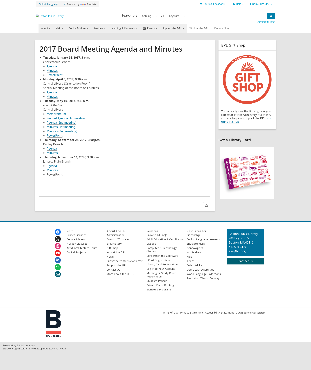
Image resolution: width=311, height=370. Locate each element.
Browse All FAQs (157, 235)
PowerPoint (54, 75)
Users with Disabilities (200, 269)
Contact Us (113, 269)
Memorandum (56, 114)
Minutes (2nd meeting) (62, 131)
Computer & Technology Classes (162, 249)
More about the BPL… (120, 274)
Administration (116, 235)
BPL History (114, 243)
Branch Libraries (77, 235)
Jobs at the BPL (116, 252)
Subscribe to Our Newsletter (125, 261)
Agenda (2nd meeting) (61, 122)
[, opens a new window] (247, 200)
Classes (151, 243)
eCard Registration (158, 260)
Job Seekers (194, 252)
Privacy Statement (191, 312)
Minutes (52, 71)
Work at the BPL (199, 28)
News (110, 256)
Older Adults (194, 265)
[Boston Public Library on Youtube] (58, 253)
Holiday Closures (77, 243)
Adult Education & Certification (165, 239)
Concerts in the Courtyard (162, 255)
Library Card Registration (162, 264)
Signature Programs (159, 289)
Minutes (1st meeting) (61, 127)
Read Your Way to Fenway (203, 278)
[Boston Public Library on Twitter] (58, 239)
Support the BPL (117, 265)
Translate (91, 4)
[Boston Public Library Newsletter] (58, 274)
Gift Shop (112, 248)
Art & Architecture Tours (82, 248)
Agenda (52, 66)
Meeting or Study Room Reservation (161, 274)
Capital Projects (76, 252)
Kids (189, 256)
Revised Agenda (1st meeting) (66, 118)
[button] (213, 4)
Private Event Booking (160, 285)
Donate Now (221, 28)
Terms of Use (170, 312)
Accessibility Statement (219, 312)
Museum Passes (157, 281)
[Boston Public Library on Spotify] (58, 267)
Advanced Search (266, 21)
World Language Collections (204, 274)
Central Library (76, 239)
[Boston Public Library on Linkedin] (58, 260)
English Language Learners (203, 239)
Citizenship (193, 235)
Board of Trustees (118, 239)
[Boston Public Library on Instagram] (58, 246)
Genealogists (195, 248)
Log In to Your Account (161, 268)
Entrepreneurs (196, 243)
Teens (191, 261)
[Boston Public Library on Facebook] (58, 232)
